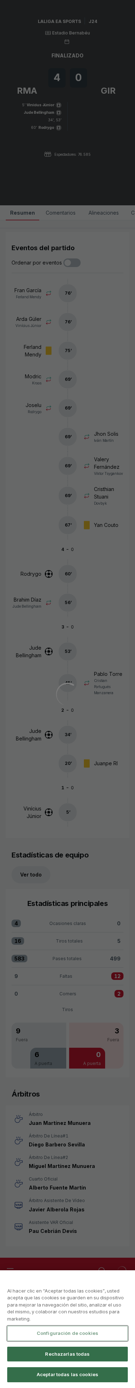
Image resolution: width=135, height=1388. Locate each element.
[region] (67, 1329)
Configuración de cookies (67, 1333)
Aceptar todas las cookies (67, 1374)
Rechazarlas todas (67, 1354)
